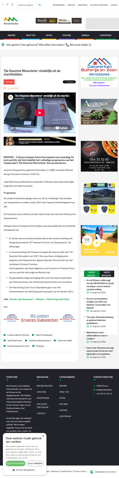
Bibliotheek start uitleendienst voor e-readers (97, 335)
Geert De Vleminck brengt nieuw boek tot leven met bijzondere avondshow (100, 350)
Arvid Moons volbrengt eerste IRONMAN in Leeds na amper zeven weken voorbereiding (100, 285)
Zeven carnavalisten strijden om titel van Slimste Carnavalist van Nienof (98, 303)
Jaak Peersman (14, 340)
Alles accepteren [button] (15, 463)
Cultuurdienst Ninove (18, 334)
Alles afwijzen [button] (35, 463)
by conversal (105, 471)
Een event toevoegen (99, 5)
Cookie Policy (66, 471)
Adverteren (83, 5)
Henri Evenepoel (44, 334)
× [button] (43, 436)
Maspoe (40, 299)
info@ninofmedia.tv (104, 390)
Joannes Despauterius (40, 340)
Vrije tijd (30, 35)
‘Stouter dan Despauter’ (21, 299)
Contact (114, 5)
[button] (25, 470)
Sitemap (54, 471)
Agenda (85, 35)
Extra (49, 35)
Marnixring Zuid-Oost (57, 299)
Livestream (105, 35)
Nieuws (11, 35)
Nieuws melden (59, 5)
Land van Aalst (64, 340)
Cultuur (9, 82)
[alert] (24, 454)
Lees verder (23, 458)
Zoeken (40, 5)
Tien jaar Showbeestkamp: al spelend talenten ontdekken (100, 320)
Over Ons (71, 5)
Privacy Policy (80, 471)
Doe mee (67, 35)
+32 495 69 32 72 (104, 394)
